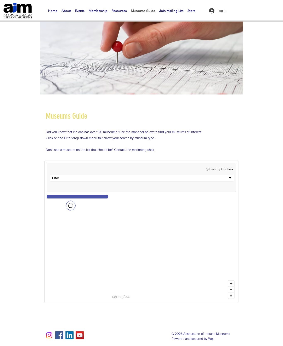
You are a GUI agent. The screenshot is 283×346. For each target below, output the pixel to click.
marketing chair (143, 149)
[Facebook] (59, 335)
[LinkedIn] (69, 335)
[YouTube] (80, 335)
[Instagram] (49, 335)
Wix (211, 338)
